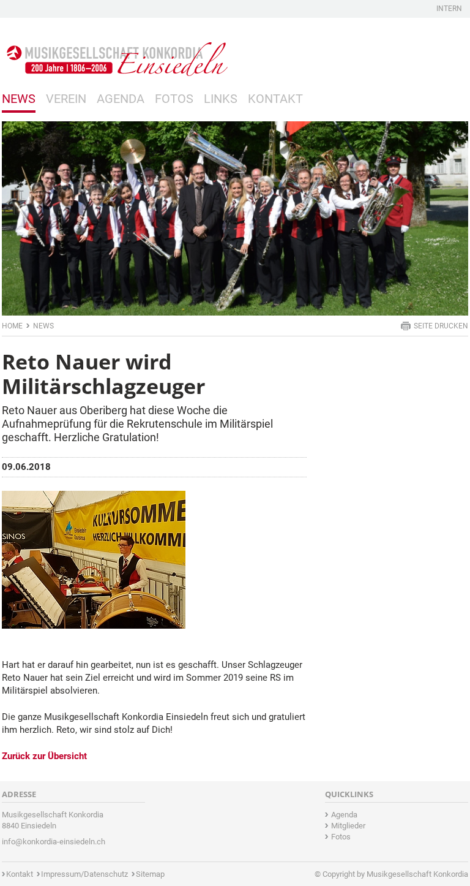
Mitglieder (348, 825)
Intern (449, 8)
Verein (66, 98)
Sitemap (150, 874)
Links (220, 98)
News (18, 98)
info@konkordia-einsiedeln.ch (53, 841)
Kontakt (275, 98)
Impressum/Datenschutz (84, 874)
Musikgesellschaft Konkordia (417, 874)
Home (12, 326)
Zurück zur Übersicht (44, 756)
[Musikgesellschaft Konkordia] (115, 49)
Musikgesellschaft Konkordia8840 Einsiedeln (52, 820)
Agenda (120, 98)
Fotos (174, 98)
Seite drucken (441, 326)
